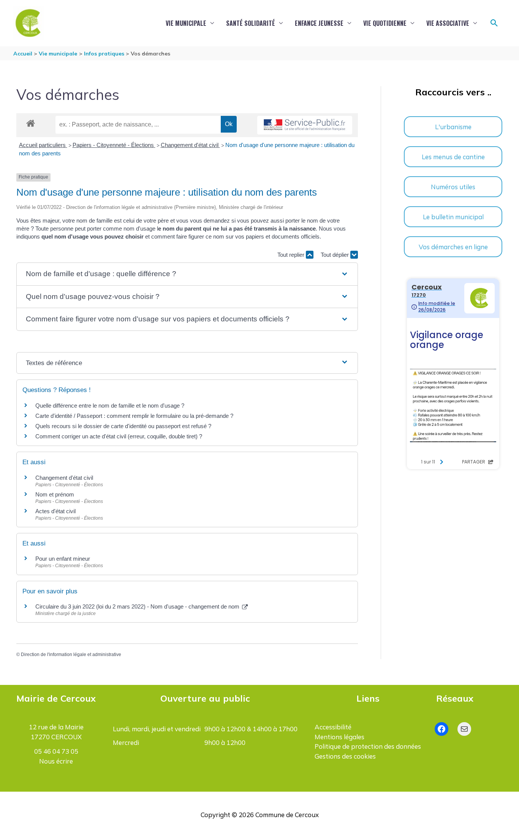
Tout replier (291, 254)
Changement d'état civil (190, 145)
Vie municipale (186, 23)
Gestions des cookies (345, 756)
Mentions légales (339, 737)
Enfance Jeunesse (319, 23)
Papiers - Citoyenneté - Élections (114, 145)
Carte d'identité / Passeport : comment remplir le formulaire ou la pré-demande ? (134, 416)
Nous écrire (56, 761)
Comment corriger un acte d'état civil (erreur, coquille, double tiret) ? (118, 436)
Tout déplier (335, 254)
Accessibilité (333, 727)
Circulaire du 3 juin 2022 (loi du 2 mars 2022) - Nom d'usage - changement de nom (138, 606)
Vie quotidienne (385, 23)
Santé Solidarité (250, 23)
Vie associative (447, 23)
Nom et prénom (54, 494)
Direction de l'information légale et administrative (71, 654)
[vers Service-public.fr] (304, 125)
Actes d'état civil (55, 511)
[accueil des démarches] (30, 122)
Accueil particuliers (43, 145)
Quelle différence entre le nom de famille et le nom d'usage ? (109, 405)
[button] (494, 23)
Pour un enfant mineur (62, 558)
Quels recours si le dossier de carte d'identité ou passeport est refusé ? (123, 426)
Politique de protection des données (368, 746)
